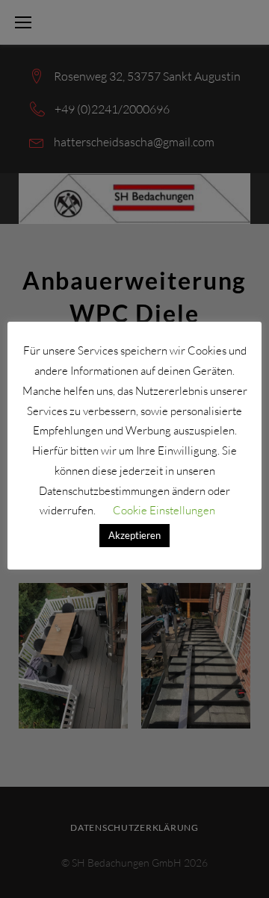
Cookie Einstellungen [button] (164, 510)
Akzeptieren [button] (134, 535)
